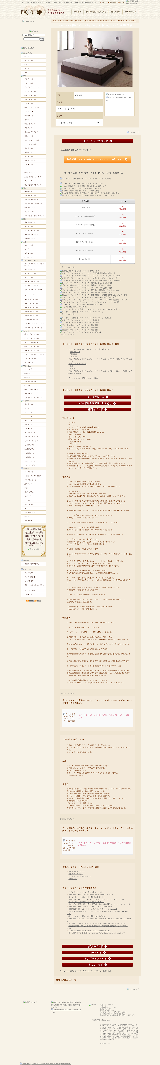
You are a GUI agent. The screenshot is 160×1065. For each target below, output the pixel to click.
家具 (26, 72)
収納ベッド (72, 879)
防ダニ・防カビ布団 (31, 389)
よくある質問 (29, 581)
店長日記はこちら (105, 1043)
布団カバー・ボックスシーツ (34, 397)
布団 (26, 64)
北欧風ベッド (29, 148)
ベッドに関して (29, 577)
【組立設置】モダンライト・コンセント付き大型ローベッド (90, 906)
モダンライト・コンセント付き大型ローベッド (85, 892)
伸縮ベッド (28, 119)
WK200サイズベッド (31, 299)
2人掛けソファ (29, 449)
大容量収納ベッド (30, 195)
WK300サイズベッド (31, 319)
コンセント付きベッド (32, 230)
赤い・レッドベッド (31, 342)
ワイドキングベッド (31, 295)
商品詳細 (73, 354)
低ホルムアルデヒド (31, 132)
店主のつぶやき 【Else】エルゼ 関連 (83, 378)
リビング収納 (29, 492)
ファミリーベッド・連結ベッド (34, 290)
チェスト (27, 500)
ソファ (26, 68)
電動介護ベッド (29, 238)
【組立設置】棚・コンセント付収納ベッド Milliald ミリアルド (91, 894)
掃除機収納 (28, 520)
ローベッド (28, 249)
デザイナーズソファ (31, 465)
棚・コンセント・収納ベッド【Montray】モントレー (87, 897)
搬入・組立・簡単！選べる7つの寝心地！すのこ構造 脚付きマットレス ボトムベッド (99, 904)
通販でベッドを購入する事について (34, 585)
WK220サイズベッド (31, 303)
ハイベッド (28, 257)
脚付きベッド (29, 253)
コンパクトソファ (30, 461)
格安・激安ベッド (30, 99)
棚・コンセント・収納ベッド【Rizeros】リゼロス (86, 916)
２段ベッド (28, 128)
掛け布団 (27, 385)
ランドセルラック (30, 480)
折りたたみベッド (30, 95)
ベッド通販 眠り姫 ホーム (63, 21)
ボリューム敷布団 (30, 381)
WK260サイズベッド (31, 311)
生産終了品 (80, 21)
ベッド (26, 56)
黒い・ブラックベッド (32, 334)
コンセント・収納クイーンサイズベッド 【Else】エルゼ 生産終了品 (85, 971)
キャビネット (29, 504)
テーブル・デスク (30, 512)
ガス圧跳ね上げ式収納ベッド (34, 216)
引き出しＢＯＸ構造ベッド (33, 203)
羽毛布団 (27, 373)
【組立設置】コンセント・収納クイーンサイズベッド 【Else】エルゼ (93, 159)
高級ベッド (28, 152)
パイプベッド (29, 103)
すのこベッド (29, 83)
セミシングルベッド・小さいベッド (34, 264)
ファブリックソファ (31, 436)
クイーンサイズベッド (76, 871)
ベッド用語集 (29, 573)
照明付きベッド (29, 222)
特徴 (71, 366)
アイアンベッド (29, 160)
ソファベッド (29, 60)
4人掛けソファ (29, 457)
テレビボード (29, 472)
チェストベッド (29, 207)
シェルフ (27, 508)
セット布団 (28, 369)
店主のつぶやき (29, 590)
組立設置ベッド (29, 172)
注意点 (72, 369)
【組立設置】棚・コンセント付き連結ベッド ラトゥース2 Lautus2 (92, 909)
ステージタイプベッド (32, 140)
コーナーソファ (29, 412)
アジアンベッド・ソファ (32, 87)
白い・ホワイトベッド (32, 338)
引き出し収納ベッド (31, 199)
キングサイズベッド (75, 874)
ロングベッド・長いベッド (33, 327)
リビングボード (29, 496)
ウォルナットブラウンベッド (34, 354)
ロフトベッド (29, 245)
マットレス (28, 181)
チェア (26, 516)
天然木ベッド (29, 136)
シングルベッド (29, 269)
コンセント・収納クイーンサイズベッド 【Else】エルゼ (89, 349)
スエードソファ (29, 432)
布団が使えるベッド (31, 234)
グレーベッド (29, 362)
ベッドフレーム (29, 111)
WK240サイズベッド (31, 307)
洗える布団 (28, 393)
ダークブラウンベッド (32, 350)
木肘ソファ (28, 424)
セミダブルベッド (30, 273)
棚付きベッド (29, 226)
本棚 (26, 488)
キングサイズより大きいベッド (79, 876)
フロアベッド (29, 79)
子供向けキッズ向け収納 (32, 476)
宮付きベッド (29, 115)
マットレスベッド (30, 91)
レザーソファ (29, 428)
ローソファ (28, 408)
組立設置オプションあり (32, 177)
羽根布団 (27, 377)
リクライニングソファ (32, 404)
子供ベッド (28, 168)
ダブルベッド (29, 277)
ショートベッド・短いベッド (34, 323)
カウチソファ (29, 416)
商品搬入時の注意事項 (32, 564)
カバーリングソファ (31, 441)
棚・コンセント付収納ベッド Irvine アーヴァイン (86, 902)
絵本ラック (28, 484)
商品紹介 (73, 357)
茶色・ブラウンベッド (32, 346)
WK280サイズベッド (31, 315)
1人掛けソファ (29, 445)
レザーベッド (29, 164)
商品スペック (75, 352)
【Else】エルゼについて (77, 364)
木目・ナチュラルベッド (32, 358)
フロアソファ (29, 420)
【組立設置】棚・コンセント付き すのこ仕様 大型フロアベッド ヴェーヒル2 (96, 899)
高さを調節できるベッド (32, 185)
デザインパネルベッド (32, 107)
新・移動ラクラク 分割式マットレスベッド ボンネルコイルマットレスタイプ (96, 933)
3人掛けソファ (29, 453)
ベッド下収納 (29, 212)
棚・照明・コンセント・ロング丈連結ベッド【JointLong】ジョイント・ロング (97, 923)
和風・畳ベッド (29, 124)
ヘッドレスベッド (30, 144)
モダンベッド (29, 156)
